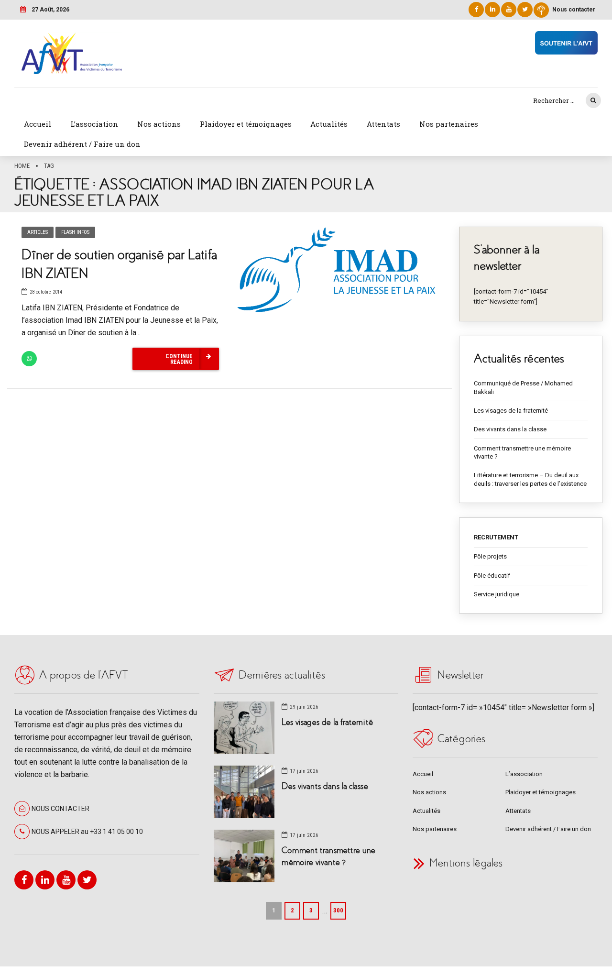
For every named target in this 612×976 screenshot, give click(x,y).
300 (338, 910)
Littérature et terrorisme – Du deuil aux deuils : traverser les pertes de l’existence (530, 479)
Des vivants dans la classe (510, 429)
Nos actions (159, 124)
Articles (37, 232)
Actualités (329, 124)
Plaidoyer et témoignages (246, 124)
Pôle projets (490, 556)
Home (22, 165)
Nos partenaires (448, 124)
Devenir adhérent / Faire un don (82, 144)
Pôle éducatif (492, 575)
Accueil (37, 124)
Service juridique (496, 594)
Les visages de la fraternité (511, 410)
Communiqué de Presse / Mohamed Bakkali (523, 387)
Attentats (383, 124)
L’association (94, 124)
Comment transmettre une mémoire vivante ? (522, 453)
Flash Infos (75, 232)
